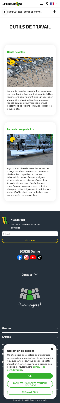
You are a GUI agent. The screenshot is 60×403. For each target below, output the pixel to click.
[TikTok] (39, 257)
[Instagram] (26, 257)
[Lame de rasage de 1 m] (30, 149)
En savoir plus (30, 392)
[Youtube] (33, 257)
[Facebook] (20, 257)
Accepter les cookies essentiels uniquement (30, 384)
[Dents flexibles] (30, 72)
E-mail (6, 234)
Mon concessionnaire (47, 3)
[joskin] (12, 5)
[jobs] (41, 4)
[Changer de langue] (53, 4)
